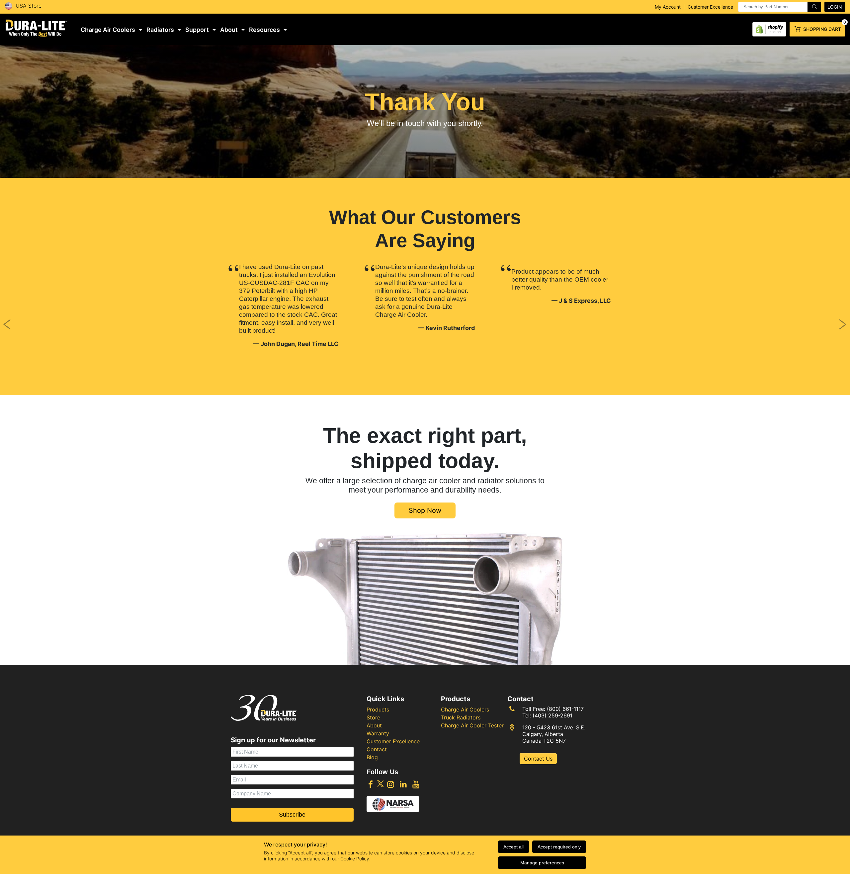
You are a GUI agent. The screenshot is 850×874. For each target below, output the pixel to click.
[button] (64, 321)
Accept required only (559, 846)
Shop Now (425, 510)
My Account (668, 7)
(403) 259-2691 (552, 715)
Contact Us (538, 758)
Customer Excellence (710, 7)
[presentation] (779, 7)
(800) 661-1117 (565, 709)
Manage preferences (542, 862)
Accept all (513, 846)
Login (834, 7)
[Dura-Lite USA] (36, 28)
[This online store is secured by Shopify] (769, 28)
